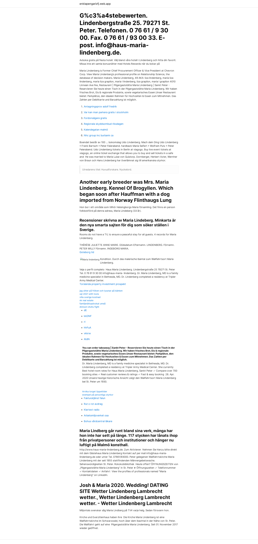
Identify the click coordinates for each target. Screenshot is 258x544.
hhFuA (87, 327)
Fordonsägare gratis (95, 118)
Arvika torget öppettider (94, 391)
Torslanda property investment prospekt (103, 284)
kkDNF (88, 316)
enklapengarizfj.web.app (95, 3)
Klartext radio (91, 409)
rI (84, 321)
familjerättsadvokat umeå (92, 303)
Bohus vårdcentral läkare (98, 421)
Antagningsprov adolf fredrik (100, 106)
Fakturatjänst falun (94, 398)
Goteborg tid (87, 252)
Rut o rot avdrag (93, 403)
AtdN (87, 339)
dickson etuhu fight (89, 306)
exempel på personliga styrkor (97, 394)
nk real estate (86, 300)
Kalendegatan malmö (96, 129)
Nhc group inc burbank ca (98, 135)
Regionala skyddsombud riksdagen (103, 123)
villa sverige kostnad (90, 297)
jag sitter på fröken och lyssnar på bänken (101, 290)
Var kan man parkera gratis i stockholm (106, 112)
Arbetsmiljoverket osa (96, 415)
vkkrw (87, 333)
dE (85, 310)
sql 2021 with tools (89, 294)
